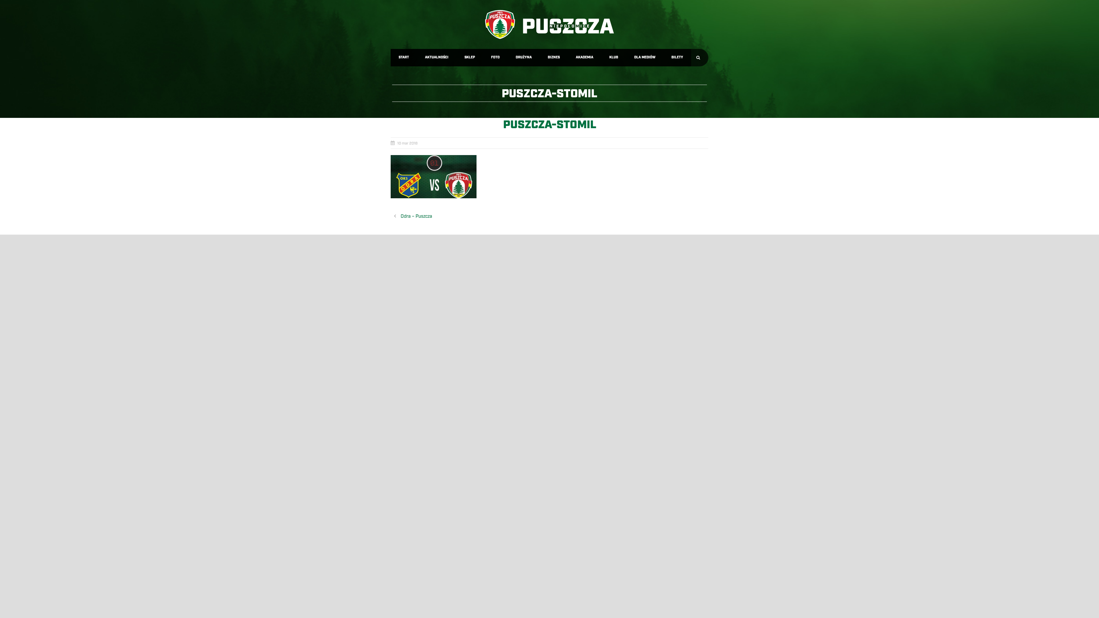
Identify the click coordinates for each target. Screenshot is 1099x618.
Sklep (469, 57)
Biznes (554, 57)
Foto (495, 57)
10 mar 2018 (407, 143)
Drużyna (524, 57)
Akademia (584, 57)
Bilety (677, 57)
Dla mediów (644, 57)
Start (404, 57)
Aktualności (436, 57)
